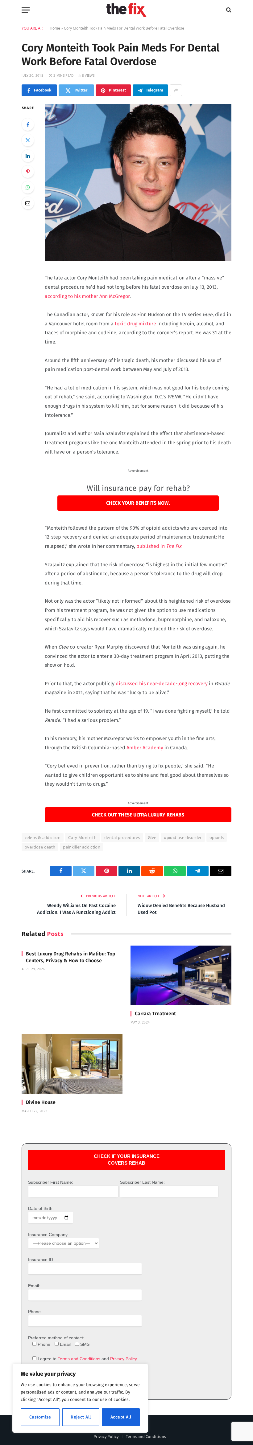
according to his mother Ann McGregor (87, 296)
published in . (159, 546)
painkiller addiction (81, 847)
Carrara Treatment (155, 1013)
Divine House (41, 1102)
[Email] (28, 203)
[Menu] (26, 10)
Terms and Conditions (79, 1358)
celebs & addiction (42, 837)
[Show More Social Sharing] (176, 90)
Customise (40, 1417)
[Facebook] (28, 124)
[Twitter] (28, 140)
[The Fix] (126, 10)
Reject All (81, 1417)
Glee (152, 837)
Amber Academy (144, 748)
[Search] (228, 10)
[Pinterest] (28, 171)
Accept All (120, 1417)
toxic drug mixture (135, 324)
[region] (80, 1398)
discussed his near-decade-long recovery (162, 683)
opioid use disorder (182, 837)
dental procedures (122, 837)
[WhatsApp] (28, 187)
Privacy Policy (123, 1358)
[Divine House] (72, 1064)
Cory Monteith (82, 837)
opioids (216, 837)
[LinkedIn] (28, 156)
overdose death (40, 847)
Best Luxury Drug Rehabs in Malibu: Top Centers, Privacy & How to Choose (70, 957)
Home (55, 28)
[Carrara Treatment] (181, 976)
